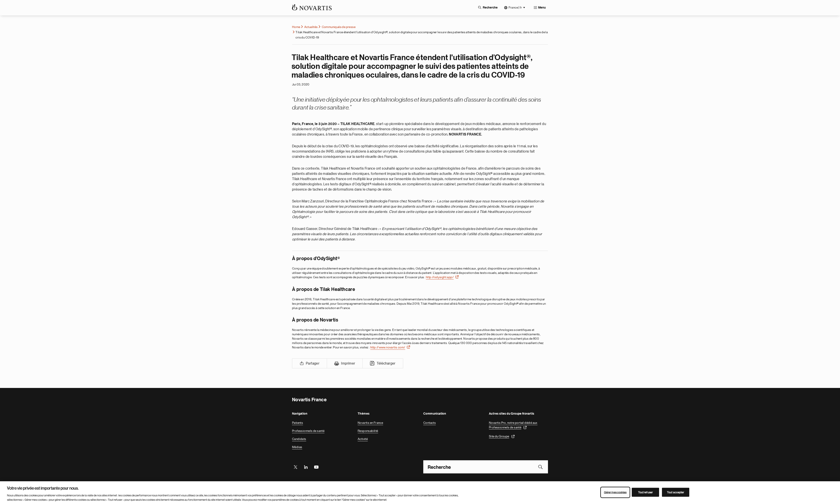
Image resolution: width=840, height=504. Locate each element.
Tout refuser (645, 492)
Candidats (299, 438)
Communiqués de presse (338, 26)
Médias (297, 446)
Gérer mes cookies (615, 492)
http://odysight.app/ (440, 277)
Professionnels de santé (308, 430)
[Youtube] (316, 466)
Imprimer (348, 363)
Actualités (311, 26)
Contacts (429, 422)
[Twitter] (295, 466)
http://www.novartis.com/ (387, 347)
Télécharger (386, 363)
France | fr (515, 7)
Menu (542, 7)
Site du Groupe (499, 436)
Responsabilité (368, 430)
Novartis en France (370, 422)
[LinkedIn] (305, 466)
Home (296, 26)
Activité (363, 438)
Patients (297, 422)
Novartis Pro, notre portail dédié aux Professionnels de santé (513, 425)
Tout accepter (675, 492)
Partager (312, 363)
